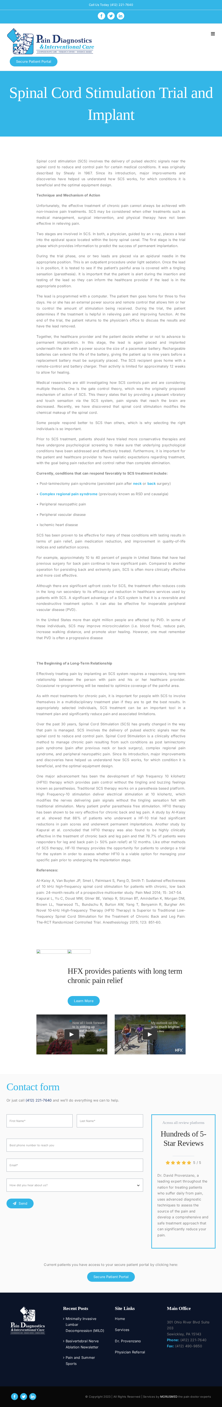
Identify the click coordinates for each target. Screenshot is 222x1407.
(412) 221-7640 (121, 5)
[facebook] (14, 1396)
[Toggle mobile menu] (213, 33)
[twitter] (23, 1396)
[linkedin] (32, 1396)
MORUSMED (168, 1396)
